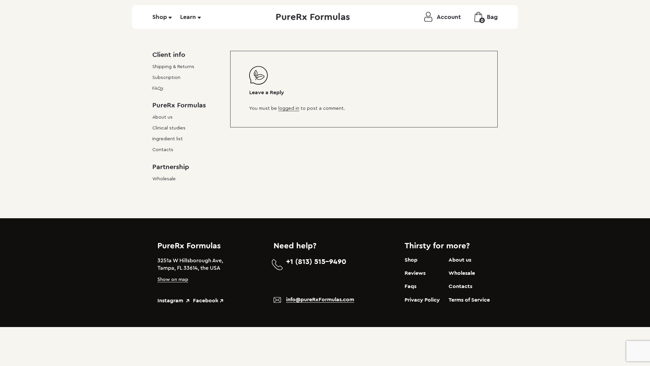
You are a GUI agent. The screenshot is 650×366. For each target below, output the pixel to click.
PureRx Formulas (313, 17)
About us (162, 117)
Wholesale (164, 179)
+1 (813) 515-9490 (316, 261)
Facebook (205, 300)
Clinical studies (169, 128)
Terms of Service (469, 300)
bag (489, 18)
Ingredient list (167, 139)
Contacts (162, 149)
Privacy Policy (422, 300)
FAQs (158, 88)
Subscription (166, 77)
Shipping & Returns (173, 66)
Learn (188, 17)
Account (449, 17)
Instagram (171, 300)
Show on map (172, 279)
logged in (288, 108)
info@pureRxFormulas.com (320, 299)
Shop (159, 17)
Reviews (415, 273)
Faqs (410, 286)
